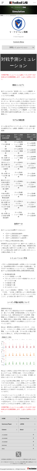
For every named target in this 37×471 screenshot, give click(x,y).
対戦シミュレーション (18, 47)
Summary (4, 445)
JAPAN (22, 424)
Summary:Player (7, 424)
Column (4, 429)
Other (3, 448)
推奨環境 (9, 459)
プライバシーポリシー (17, 459)
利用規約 (4, 459)
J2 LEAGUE (4, 438)
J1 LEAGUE (4, 435)
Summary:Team (24, 418)
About (21, 429)
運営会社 (26, 459)
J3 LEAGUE (4, 441)
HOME (1, 15)
